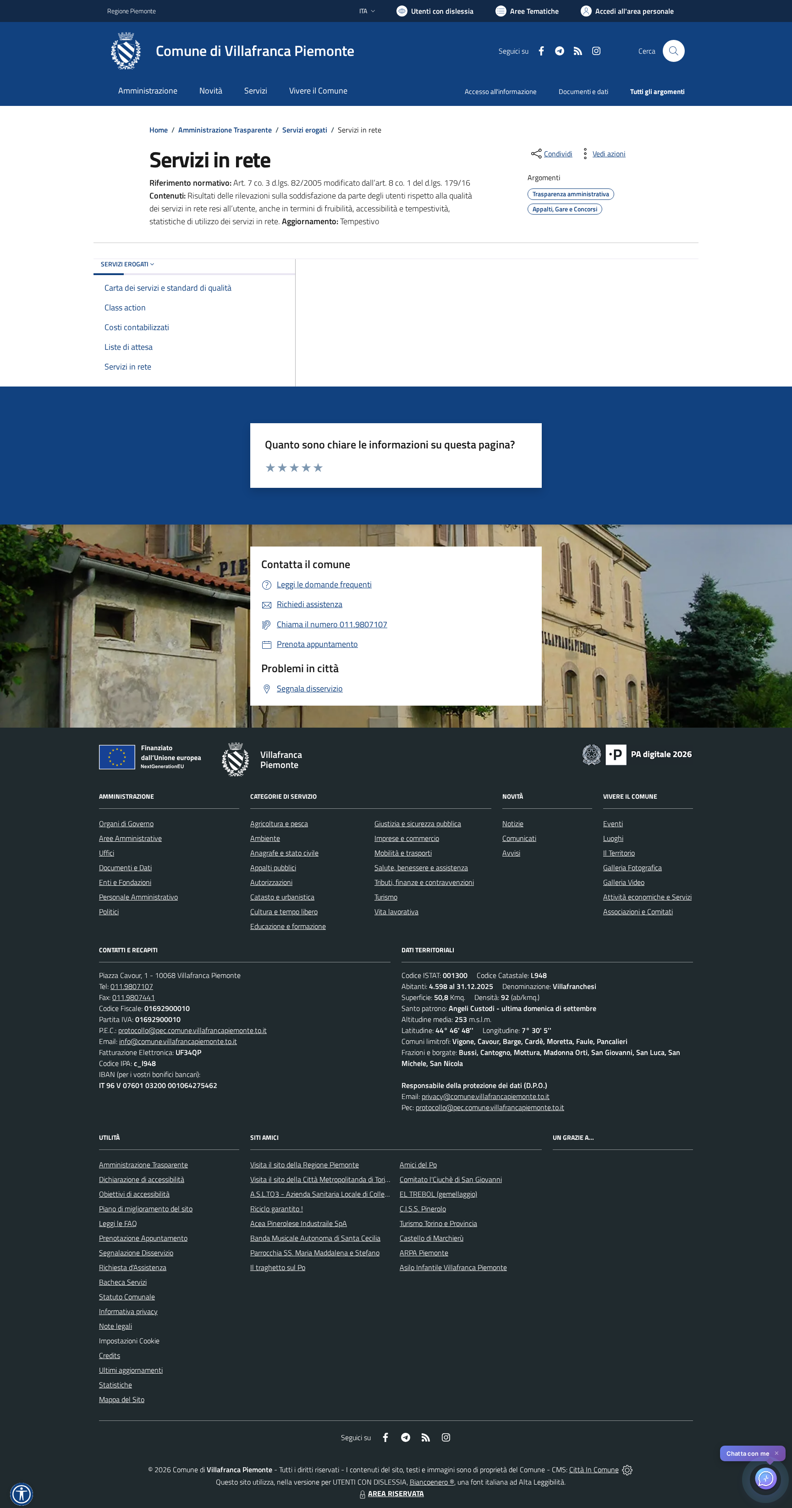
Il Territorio (619, 852)
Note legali (115, 1325)
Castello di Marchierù (431, 1237)
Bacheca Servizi (123, 1281)
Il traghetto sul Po (277, 1267)
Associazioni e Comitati (638, 911)
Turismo (385, 896)
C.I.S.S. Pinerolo (423, 1208)
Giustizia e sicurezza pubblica (417, 823)
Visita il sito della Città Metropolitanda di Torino (321, 1179)
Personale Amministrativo (138, 896)
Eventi (613, 823)
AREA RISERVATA (396, 1493)
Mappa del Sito (121, 1399)
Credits (109, 1355)
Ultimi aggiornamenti (131, 1369)
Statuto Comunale (127, 1296)
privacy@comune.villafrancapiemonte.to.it (486, 1096)
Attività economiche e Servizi (647, 896)
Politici (109, 911)
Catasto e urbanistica (282, 896)
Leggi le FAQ (118, 1223)
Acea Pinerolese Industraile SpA (298, 1223)
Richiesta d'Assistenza (132, 1267)
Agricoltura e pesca (279, 823)
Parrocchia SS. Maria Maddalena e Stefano (315, 1252)
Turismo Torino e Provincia (438, 1223)
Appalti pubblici (273, 867)
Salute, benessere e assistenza (421, 867)
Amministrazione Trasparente (225, 129)
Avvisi (511, 852)
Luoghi (613, 838)
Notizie (512, 823)
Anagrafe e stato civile (284, 852)
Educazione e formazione (288, 926)
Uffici (106, 852)
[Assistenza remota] (627, 1469)
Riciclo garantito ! (276, 1208)
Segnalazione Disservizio (136, 1252)
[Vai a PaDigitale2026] (637, 753)
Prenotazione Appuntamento (143, 1237)
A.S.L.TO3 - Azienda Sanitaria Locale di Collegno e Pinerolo (339, 1193)
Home (158, 129)
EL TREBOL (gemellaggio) (438, 1193)
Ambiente (265, 838)
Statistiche (115, 1384)
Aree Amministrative (130, 838)
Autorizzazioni (271, 882)
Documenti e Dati (125, 867)
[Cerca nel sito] (674, 51)
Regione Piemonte (131, 11)
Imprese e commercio (406, 838)
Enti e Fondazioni (125, 882)
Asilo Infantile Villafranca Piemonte (453, 1267)
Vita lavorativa (396, 911)
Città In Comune (594, 1469)
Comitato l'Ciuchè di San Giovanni (451, 1179)
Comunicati (519, 838)
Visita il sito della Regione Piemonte (304, 1164)
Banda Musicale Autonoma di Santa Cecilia (315, 1237)
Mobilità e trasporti (403, 852)
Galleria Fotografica (632, 867)
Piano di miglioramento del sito (145, 1208)
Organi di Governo (126, 823)
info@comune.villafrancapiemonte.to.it (178, 1041)
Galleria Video (623, 882)
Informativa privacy (128, 1311)
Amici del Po (418, 1164)
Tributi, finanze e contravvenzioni (424, 882)
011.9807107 (131, 986)
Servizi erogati (304, 129)
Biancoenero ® (432, 1481)
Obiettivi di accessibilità (134, 1193)
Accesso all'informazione (501, 91)
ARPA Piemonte (424, 1252)
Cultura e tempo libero (284, 911)
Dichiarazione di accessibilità (141, 1179)
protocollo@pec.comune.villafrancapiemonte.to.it (192, 1030)
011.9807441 (133, 997)
